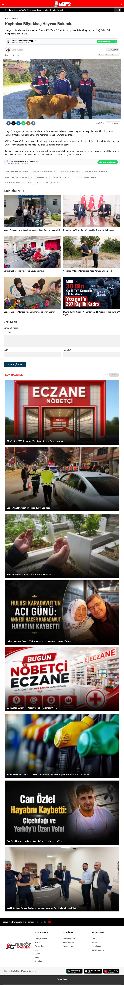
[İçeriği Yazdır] (33, 123)
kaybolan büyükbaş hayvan (16, 177)
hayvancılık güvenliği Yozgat (96, 172)
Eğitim (37, 950)
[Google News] (113, 123)
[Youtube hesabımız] (49, 922)
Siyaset (37, 954)
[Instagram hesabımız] (45, 922)
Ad (6, 350)
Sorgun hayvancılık (39, 177)
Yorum (7, 333)
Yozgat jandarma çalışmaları (47, 182)
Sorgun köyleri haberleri (62, 177)
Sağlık (37, 957)
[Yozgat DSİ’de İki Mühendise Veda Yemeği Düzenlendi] (91, 252)
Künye (94, 939)
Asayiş (101, 55)
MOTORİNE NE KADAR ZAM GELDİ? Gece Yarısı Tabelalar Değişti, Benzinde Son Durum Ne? (52, 10)
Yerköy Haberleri (41, 939)
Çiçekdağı (38, 961)
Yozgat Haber (62, 979)
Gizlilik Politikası (98, 950)
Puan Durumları (69, 942)
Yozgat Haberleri (112, 55)
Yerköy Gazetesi (18, 50)
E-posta (67, 350)
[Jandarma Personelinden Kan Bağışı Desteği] (32, 252)
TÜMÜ (113, 375)
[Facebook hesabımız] (37, 922)
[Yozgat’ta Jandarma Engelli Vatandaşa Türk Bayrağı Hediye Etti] (32, 211)
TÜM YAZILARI (112, 50)
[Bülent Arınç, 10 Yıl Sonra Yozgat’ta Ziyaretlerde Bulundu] (91, 211)
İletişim (94, 942)
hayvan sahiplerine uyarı (70, 172)
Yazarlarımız (68, 946)
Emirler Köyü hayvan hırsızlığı (44, 172)
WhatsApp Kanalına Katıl (107, 41)
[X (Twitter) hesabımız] (41, 922)
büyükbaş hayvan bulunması (17, 172)
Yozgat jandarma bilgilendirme (18, 182)
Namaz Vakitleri (69, 939)
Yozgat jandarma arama (86, 177)
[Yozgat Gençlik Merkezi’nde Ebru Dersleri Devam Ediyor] (32, 293)
